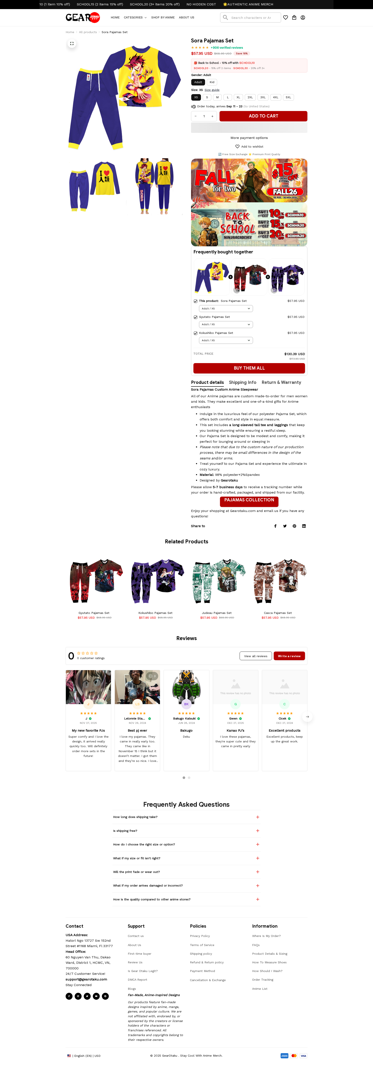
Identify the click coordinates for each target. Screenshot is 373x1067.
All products (88, 32)
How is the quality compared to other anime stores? (152, 899)
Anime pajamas (220, 396)
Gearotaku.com (243, 511)
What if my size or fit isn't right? (136, 858)
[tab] (184, 777)
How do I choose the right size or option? (144, 844)
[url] (86, 979)
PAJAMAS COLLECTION (249, 500)
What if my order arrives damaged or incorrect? (148, 885)
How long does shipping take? (135, 817)
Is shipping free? (125, 830)
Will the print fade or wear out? (136, 872)
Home (70, 32)
